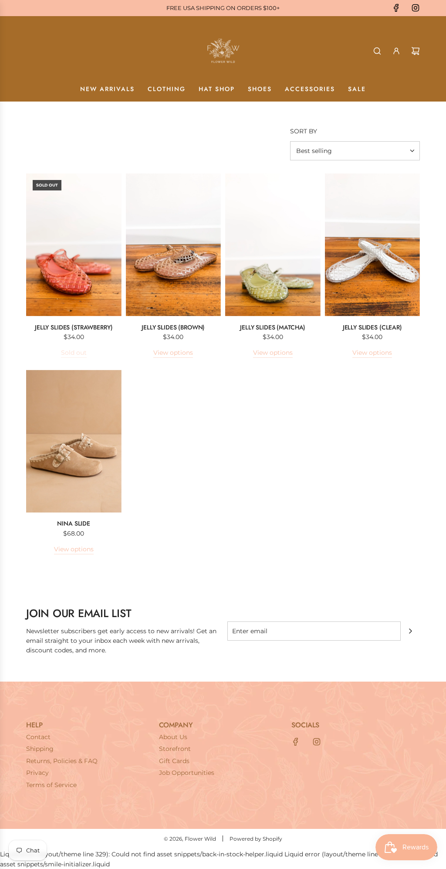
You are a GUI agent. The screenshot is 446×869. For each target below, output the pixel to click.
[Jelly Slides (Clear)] (372, 244)
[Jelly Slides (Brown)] (173, 244)
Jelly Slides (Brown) (173, 327)
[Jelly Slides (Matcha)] (273, 244)
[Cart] (415, 51)
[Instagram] (415, 7)
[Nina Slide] (74, 441)
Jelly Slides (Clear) (372, 327)
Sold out (74, 352)
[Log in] (396, 51)
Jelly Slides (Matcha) (272, 327)
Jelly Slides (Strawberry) (74, 327)
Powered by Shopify (256, 838)
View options (173, 352)
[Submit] (410, 631)
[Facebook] (396, 7)
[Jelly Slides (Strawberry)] (74, 244)
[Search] (377, 51)
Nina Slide (73, 523)
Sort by (303, 131)
